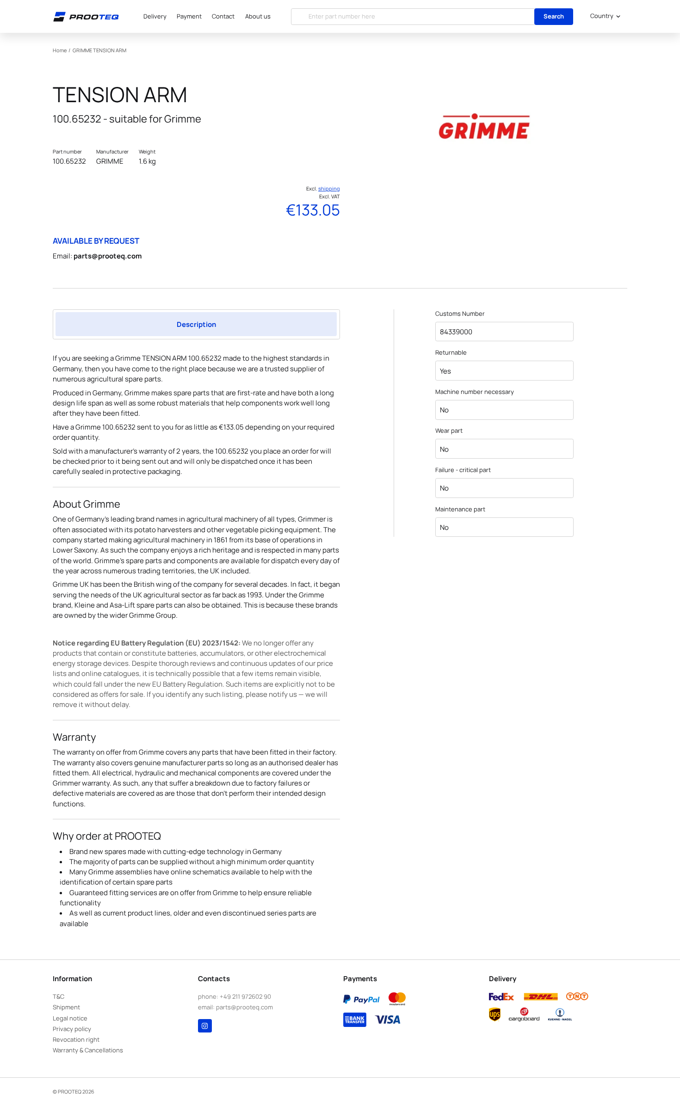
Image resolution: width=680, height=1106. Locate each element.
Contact (223, 16)
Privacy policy (72, 1029)
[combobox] (603, 16)
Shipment (66, 1007)
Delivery (155, 16)
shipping (329, 188)
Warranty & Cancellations (88, 1050)
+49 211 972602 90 (245, 996)
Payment (189, 16)
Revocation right (76, 1039)
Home (60, 50)
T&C (58, 996)
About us (258, 16)
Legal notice (70, 1018)
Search (554, 16)
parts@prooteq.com (108, 255)
